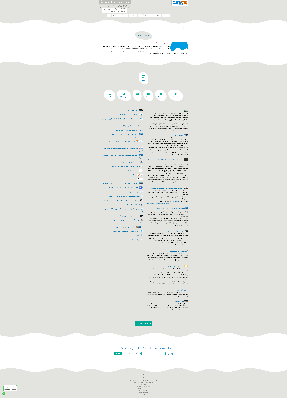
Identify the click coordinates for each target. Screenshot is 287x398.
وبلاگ (113, 15)
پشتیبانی (125, 15)
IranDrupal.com (146, 382)
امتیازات (140, 15)
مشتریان (153, 15)
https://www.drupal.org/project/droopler (155, 246)
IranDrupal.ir (143, 394)
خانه (168, 15)
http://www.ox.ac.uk (167, 311)
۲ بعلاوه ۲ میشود (137, 354)
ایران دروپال (142, 381)
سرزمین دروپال (176, 201)
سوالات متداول (133, 15)
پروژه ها (158, 15)
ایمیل (169, 353)
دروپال (163, 15)
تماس (109, 15)
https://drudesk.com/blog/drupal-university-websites (158, 203)
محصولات (146, 15)
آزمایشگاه (119, 15)
